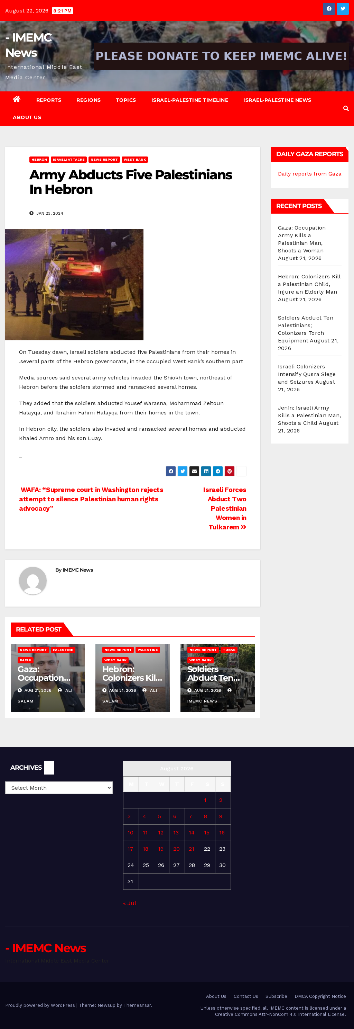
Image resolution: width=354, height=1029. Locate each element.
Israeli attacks (69, 159)
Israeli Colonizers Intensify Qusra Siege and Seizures (307, 374)
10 (130, 832)
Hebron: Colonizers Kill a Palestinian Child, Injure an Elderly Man (309, 284)
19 (161, 848)
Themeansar (137, 1005)
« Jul (129, 903)
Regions (88, 100)
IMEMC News (78, 570)
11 (145, 832)
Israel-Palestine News (277, 100)
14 (192, 832)
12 (161, 832)
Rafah (25, 660)
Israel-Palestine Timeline (190, 100)
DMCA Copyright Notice (320, 996)
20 (176, 848)
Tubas (229, 650)
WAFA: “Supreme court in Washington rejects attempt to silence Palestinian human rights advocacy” (91, 499)
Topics (126, 100)
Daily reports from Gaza (310, 173)
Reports (49, 100)
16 (222, 832)
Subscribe (276, 996)
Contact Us (246, 996)
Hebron (39, 159)
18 (145, 848)
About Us (27, 117)
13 (176, 832)
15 (206, 832)
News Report (104, 159)
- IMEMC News (45, 948)
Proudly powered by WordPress (40, 1005)
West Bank (135, 159)
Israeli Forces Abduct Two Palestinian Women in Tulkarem (224, 508)
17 (130, 848)
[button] (346, 108)
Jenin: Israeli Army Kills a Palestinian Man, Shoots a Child (309, 415)
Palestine (63, 650)
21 (191, 848)
